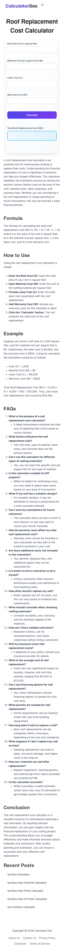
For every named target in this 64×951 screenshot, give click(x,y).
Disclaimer (20, 943)
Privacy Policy (47, 938)
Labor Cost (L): (15, 77)
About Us (14, 938)
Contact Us (29, 938)
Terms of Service (40, 943)
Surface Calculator (18, 874)
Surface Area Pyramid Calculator (27, 882)
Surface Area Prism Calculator (25, 890)
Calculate (32, 114)
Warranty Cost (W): (17, 94)
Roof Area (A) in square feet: (22, 43)
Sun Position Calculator (21, 907)
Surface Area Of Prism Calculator (27, 898)
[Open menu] (50, 4)
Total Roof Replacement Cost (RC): (25, 128)
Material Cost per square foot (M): (25, 60)
